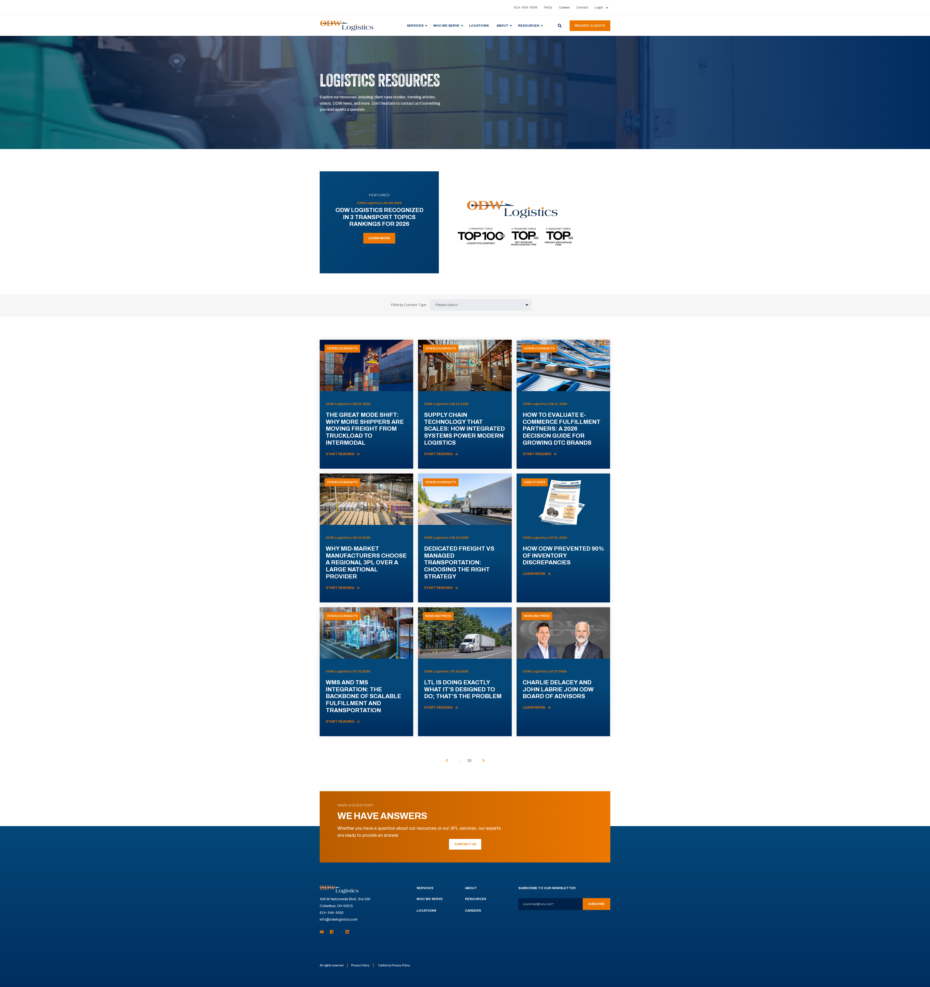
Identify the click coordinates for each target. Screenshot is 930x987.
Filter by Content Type (408, 305)
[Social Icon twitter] (339, 932)
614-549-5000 (331, 913)
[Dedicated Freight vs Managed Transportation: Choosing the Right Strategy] (465, 538)
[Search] (560, 25)
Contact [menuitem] (582, 7)
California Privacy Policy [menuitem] (394, 965)
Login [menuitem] (599, 7)
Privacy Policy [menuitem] (360, 965)
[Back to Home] (347, 25)
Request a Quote (590, 25)
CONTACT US (465, 844)
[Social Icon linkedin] (345, 932)
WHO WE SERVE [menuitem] (446, 25)
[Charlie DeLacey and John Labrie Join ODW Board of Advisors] (563, 671)
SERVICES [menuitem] (415, 25)
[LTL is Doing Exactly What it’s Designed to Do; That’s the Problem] (465, 671)
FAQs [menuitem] (548, 7)
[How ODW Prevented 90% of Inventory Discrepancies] (563, 538)
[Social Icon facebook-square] (332, 932)
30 (469, 760)
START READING (340, 454)
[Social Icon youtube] (323, 932)
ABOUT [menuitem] (502, 25)
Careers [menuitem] (564, 7)
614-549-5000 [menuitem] (525, 7)
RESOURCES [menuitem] (528, 25)
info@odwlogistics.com (338, 919)
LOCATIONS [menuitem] (479, 25)
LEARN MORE (379, 238)
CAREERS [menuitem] (473, 910)
